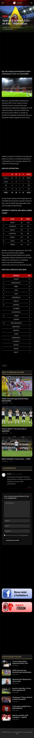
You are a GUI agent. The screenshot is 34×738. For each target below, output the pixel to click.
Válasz (29, 487)
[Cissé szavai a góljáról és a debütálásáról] (6, 708)
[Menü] (3, 3)
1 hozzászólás (8, 29)
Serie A (5, 16)
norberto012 (11, 27)
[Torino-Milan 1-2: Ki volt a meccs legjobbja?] (17, 416)
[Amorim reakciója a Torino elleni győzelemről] (6, 690)
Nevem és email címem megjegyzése (17, 535)
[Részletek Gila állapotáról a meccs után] (6, 681)
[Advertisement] (17, 50)
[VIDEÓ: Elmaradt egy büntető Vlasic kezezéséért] (17, 386)
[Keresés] (31, 3)
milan (4, 365)
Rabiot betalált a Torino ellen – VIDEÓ (16, 459)
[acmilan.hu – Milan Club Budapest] (17, 3)
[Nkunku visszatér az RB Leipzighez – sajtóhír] (6, 717)
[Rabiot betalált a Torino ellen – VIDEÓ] (17, 446)
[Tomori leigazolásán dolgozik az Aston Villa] (6, 663)
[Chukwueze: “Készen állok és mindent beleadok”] (6, 699)
